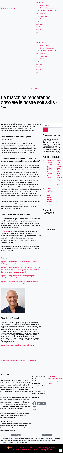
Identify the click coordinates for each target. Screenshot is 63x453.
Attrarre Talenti (44, 5)
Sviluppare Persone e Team (48, 10)
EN (37, 32)
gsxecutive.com (53, 376)
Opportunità (43, 16)
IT (37, 35)
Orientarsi (43, 19)
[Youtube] (43, 403)
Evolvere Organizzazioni (47, 8)
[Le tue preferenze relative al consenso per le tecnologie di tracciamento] (60, 450)
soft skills (6, 231)
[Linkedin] (39, 403)
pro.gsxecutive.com (55, 379)
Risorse (38, 27)
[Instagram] (34, 408)
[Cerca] (45, 130)
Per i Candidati (41, 13)
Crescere (43, 21)
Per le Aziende (41, 2)
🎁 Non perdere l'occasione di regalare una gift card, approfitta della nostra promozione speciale (31, 448)
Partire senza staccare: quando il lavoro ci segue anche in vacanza (49, 195)
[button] (47, 40)
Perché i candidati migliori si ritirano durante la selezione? (49, 168)
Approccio (39, 24)
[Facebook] (34, 403)
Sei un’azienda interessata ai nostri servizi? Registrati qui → (19, 360)
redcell (50, 383)
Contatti (38, 29)
